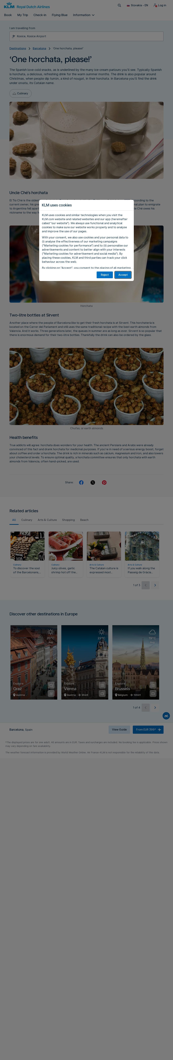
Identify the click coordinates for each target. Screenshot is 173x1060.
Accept (123, 274)
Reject (105, 274)
